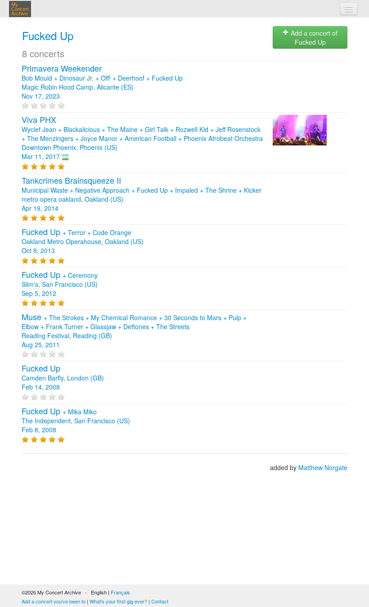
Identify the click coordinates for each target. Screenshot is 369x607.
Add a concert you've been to (54, 601)
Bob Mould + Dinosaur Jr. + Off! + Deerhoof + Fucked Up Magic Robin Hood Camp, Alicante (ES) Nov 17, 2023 (102, 82)
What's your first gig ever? (118, 601)
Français (120, 592)
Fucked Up (47, 35)
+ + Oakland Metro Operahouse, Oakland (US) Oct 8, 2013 (83, 241)
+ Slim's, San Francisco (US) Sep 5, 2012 (60, 284)
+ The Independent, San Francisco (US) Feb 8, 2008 (76, 420)
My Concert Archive (20, 9)
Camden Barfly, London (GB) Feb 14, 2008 (63, 377)
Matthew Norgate (322, 467)
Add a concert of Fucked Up (313, 37)
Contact (159, 601)
